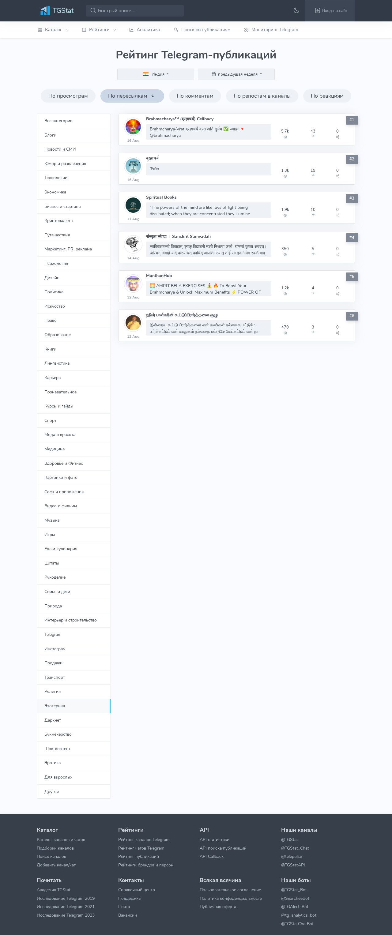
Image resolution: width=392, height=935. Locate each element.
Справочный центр (136, 890)
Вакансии (127, 915)
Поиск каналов (51, 856)
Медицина (54, 449)
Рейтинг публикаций (138, 856)
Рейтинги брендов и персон (145, 865)
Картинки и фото (60, 477)
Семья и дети (57, 591)
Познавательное (60, 392)
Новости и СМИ (60, 149)
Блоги (50, 135)
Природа (53, 606)
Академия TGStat (53, 890)
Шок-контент (57, 748)
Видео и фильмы (60, 506)
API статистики (214, 839)
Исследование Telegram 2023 (66, 915)
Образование (57, 335)
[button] (330, 10)
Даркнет (52, 720)
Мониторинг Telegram (274, 30)
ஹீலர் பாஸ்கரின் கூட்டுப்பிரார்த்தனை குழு (182, 315)
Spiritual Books (161, 197)
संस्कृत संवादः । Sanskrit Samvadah (178, 236)
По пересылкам (128, 96)
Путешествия (57, 235)
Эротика (52, 763)
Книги (50, 349)
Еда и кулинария (60, 549)
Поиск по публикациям (206, 30)
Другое (51, 791)
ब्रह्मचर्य (152, 158)
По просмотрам (68, 96)
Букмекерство (58, 734)
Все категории (58, 121)
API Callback (212, 856)
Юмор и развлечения (65, 163)
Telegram (53, 634)
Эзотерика (54, 706)
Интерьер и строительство (70, 620)
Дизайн (51, 278)
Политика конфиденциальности (231, 898)
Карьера (52, 377)
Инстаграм (55, 649)
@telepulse (291, 856)
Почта (124, 906)
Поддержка (129, 898)
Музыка (51, 520)
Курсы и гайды (58, 406)
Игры (49, 534)
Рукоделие (55, 577)
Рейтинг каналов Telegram (144, 839)
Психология (56, 263)
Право (50, 320)
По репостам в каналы (262, 96)
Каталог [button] (54, 30)
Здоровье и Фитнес (63, 463)
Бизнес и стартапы (62, 206)
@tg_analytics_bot (298, 915)
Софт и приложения (64, 492)
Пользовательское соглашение (230, 890)
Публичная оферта (218, 906)
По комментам (195, 96)
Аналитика (148, 30)
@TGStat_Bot (294, 890)
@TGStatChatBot (297, 924)
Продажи (53, 663)
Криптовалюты (58, 220)
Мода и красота (59, 434)
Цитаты (51, 563)
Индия (158, 74)
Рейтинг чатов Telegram (141, 848)
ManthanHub (159, 276)
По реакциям (327, 96)
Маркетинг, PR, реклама (68, 249)
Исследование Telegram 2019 (66, 898)
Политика (53, 292)
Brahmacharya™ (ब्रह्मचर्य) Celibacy (179, 119)
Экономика (55, 192)
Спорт (50, 420)
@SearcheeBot (295, 898)
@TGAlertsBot (294, 906)
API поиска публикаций (223, 848)
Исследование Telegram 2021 (66, 906)
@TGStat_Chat (295, 848)
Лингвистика (57, 363)
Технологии (55, 178)
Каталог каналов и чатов (61, 839)
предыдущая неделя (238, 74)
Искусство (54, 306)
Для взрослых (58, 777)
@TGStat (289, 839)
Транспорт (54, 677)
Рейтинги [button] (100, 30)
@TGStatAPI (293, 865)
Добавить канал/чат (56, 865)
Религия (52, 691)
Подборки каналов (55, 848)
